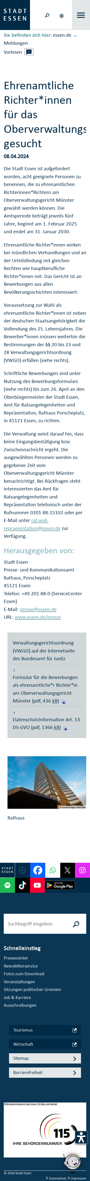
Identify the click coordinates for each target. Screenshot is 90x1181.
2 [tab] (7, 1134)
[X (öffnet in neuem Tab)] (67, 870)
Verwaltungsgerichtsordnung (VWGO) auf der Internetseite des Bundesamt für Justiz (44, 651)
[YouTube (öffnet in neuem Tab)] (37, 885)
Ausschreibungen (20, 1005)
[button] (62, 15)
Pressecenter (16, 958)
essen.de (62, 35)
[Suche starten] (76, 924)
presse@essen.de (38, 609)
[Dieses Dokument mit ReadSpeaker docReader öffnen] (63, 701)
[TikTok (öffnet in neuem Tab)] (22, 885)
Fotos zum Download (24, 973)
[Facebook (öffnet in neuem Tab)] (37, 870)
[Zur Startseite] (15, 14)
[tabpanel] (45, 1132)
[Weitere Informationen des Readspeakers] (29, 51)
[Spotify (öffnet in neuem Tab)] (7, 885)
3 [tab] (7, 1142)
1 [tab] (7, 1126)
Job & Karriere (17, 997)
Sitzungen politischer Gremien (32, 989)
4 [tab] (7, 1150)
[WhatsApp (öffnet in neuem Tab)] (52, 870)
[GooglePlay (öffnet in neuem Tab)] (60, 885)
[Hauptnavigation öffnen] (81, 15)
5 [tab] (7, 1158)
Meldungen (16, 43)
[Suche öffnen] (47, 15)
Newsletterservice (21, 966)
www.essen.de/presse (38, 617)
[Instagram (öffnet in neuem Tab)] (82, 870)
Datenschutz (58, 1178)
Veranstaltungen (19, 981)
